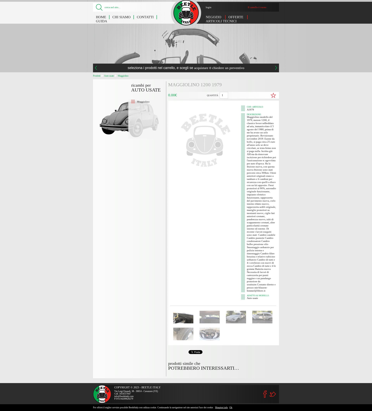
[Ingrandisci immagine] (183, 317)
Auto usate (109, 75)
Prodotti (96, 75)
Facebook (265, 394)
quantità (212, 95)
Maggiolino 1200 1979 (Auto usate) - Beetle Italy (186, 12)
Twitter (272, 394)
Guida (101, 21)
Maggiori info (221, 407)
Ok (230, 407)
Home (101, 17)
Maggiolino (123, 75)
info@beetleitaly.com (123, 396)
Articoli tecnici (221, 21)
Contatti (145, 17)
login (208, 7)
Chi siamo (121, 17)
